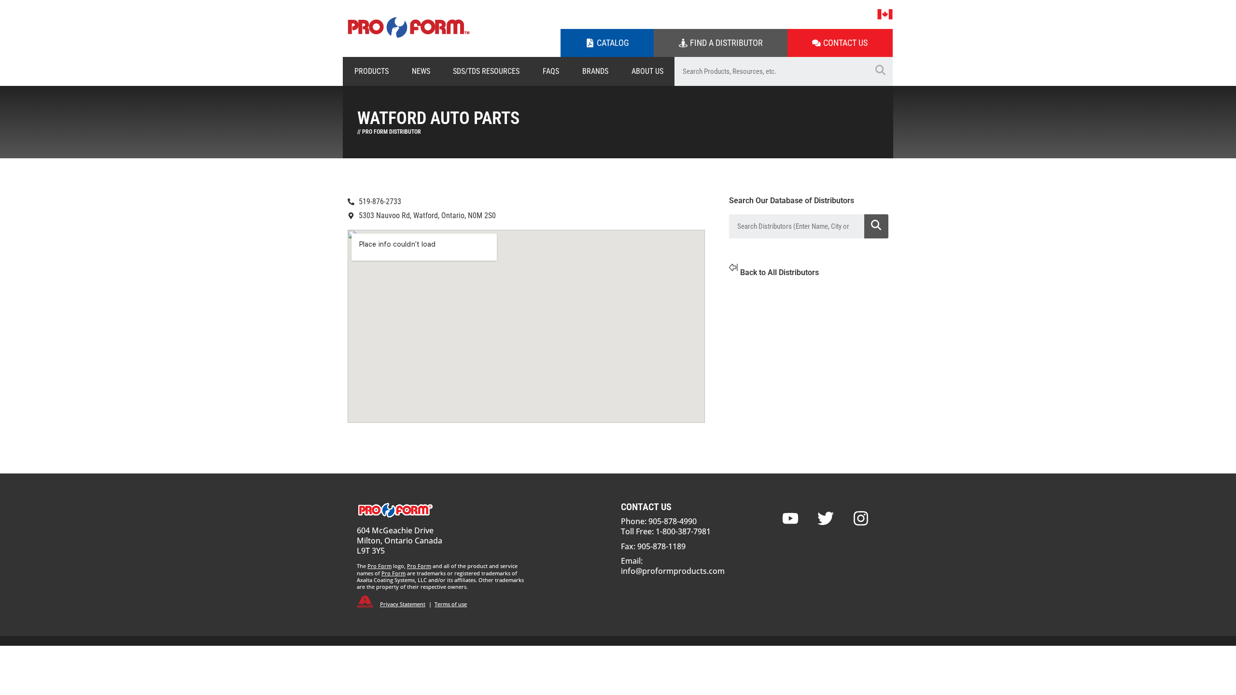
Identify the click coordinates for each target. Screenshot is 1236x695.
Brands (595, 71)
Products (371, 71)
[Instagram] (860, 518)
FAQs (551, 71)
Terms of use (451, 604)
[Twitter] (825, 518)
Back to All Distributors (779, 272)
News (421, 71)
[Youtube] (790, 518)
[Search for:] (771, 71)
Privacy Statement (402, 604)
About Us (647, 71)
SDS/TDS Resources (486, 71)
